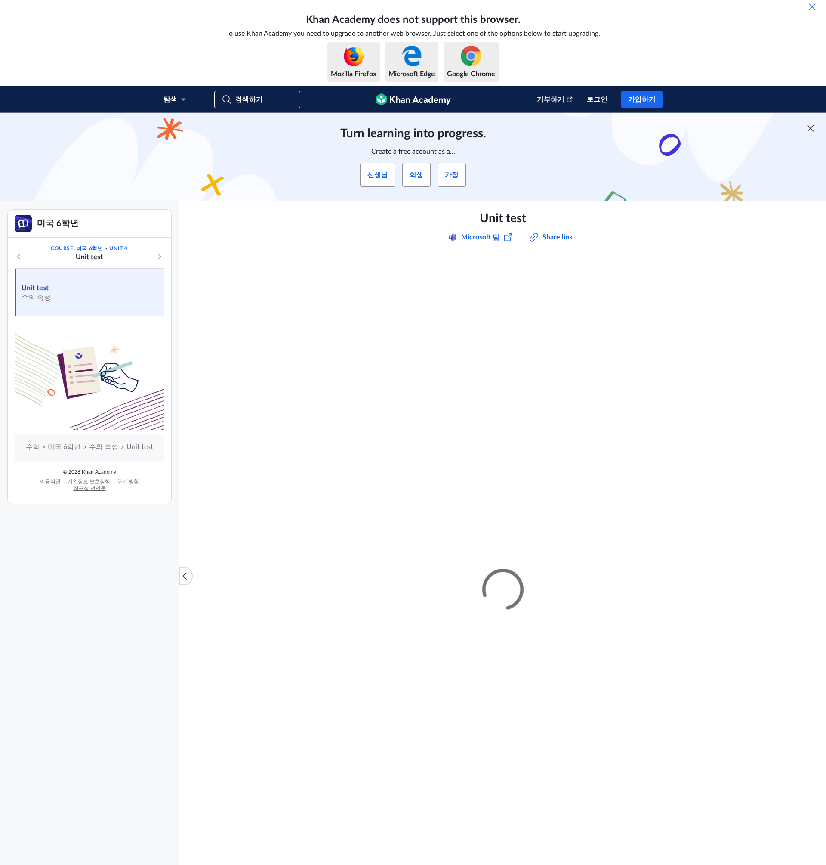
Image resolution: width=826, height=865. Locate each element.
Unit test (35, 288)
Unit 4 (118, 248)
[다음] (159, 256)
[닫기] (812, 7)
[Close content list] (186, 576)
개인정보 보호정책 (89, 481)
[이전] (19, 256)
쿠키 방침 (128, 481)
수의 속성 (103, 446)
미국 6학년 (64, 446)
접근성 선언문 (90, 488)
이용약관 (50, 481)
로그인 (597, 99)
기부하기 (550, 99)
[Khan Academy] (413, 99)
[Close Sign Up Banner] (810, 128)
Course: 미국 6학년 (77, 248)
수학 (33, 446)
